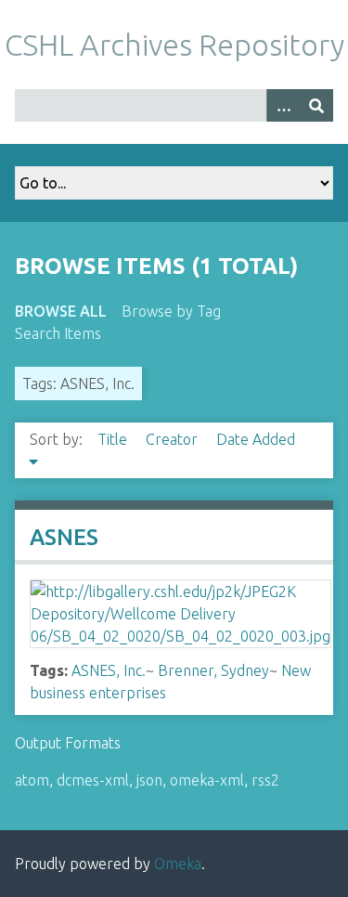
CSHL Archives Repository (174, 44)
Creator (173, 439)
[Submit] (316, 105)
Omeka (177, 863)
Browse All (61, 311)
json (149, 780)
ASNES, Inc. (108, 670)
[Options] (283, 105)
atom (32, 780)
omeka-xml (207, 780)
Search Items (58, 333)
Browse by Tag (171, 311)
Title (114, 439)
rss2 (265, 780)
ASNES (64, 537)
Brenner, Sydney (213, 670)
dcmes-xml (93, 780)
